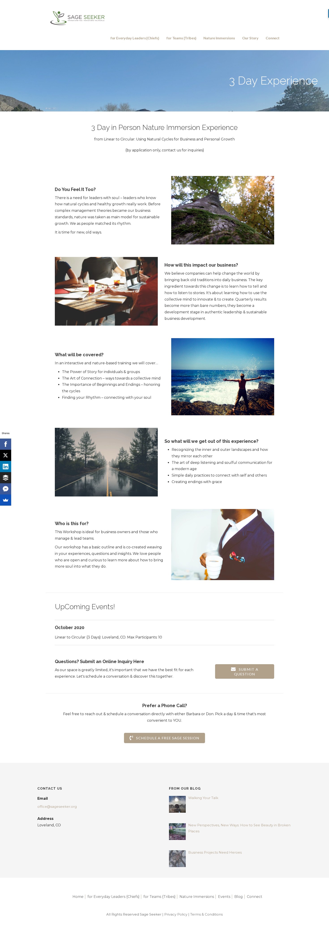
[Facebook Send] (5, 488)
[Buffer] (5, 477)
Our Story (250, 38)
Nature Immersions (219, 38)
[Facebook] (5, 444)
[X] (5, 455)
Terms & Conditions (206, 914)
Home (78, 897)
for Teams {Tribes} (181, 38)
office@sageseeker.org (57, 806)
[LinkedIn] (5, 466)
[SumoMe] (5, 500)
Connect (273, 38)
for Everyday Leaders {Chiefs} (134, 38)
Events (224, 897)
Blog (238, 897)
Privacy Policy (175, 914)
